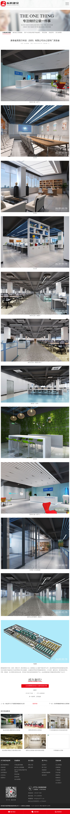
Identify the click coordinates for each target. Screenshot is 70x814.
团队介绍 (30, 764)
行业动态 (58, 780)
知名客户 (44, 764)
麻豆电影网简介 (5, 764)
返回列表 (35, 703)
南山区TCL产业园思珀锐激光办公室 (15, 703)
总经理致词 (4, 772)
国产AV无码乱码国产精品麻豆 (32, 32)
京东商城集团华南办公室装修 (61, 703)
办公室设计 (59, 782)
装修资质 (3, 767)
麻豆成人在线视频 (17, 32)
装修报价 (44, 770)
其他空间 (51, 32)
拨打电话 (13, 811)
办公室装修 (26, 43)
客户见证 (44, 767)
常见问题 (58, 772)
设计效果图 (59, 32)
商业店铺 (44, 32)
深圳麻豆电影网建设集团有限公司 (10, 805)
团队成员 (30, 767)
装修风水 (58, 775)
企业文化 (3, 775)
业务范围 (3, 770)
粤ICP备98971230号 (45, 805)
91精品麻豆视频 (6, 32)
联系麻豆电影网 (46, 772)
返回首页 (44, 775)
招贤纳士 (3, 777)
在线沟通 (36, 811)
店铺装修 (58, 767)
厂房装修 (58, 770)
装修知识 (58, 777)
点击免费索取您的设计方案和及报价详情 (36, 685)
